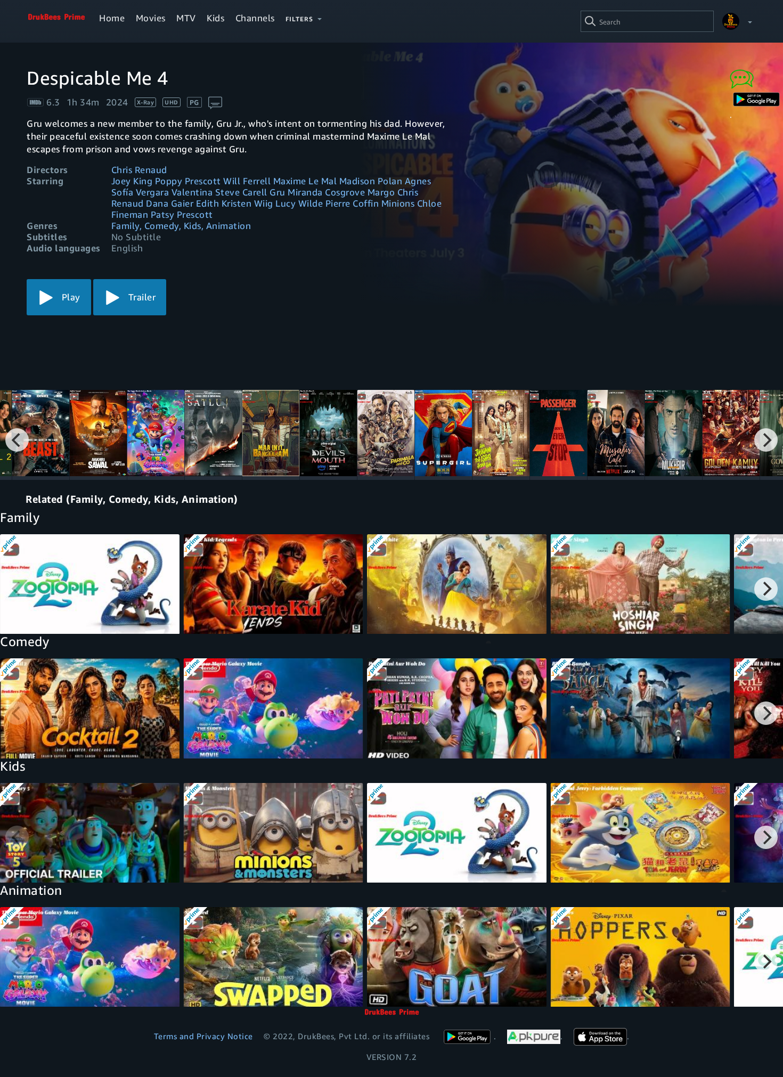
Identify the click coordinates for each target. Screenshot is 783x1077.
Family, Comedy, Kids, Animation (181, 225)
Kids (215, 17)
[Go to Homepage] (56, 21)
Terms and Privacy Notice (203, 1036)
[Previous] (17, 440)
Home (112, 17)
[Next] (766, 440)
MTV (186, 17)
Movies (151, 17)
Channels (255, 17)
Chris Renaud (139, 169)
